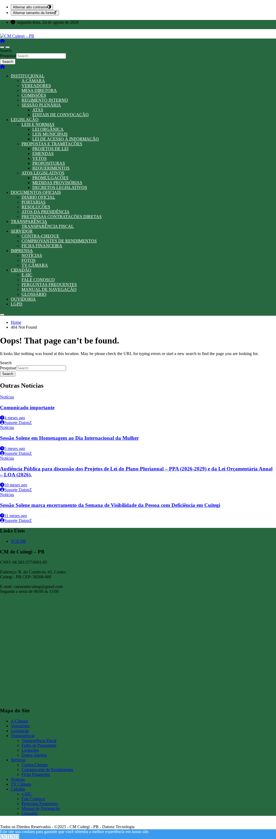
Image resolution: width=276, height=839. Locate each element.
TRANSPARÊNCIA (29, 221)
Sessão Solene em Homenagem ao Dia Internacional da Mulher (69, 438)
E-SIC (27, 275)
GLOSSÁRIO (34, 294)
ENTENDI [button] (9, 836)
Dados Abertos (34, 755)
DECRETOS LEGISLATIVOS (59, 187)
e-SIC (27, 794)
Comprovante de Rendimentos (47, 769)
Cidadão (18, 789)
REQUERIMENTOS (51, 168)
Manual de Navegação (41, 808)
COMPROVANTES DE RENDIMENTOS (59, 241)
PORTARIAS (34, 202)
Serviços (18, 760)
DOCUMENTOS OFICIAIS (36, 192)
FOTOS (29, 260)
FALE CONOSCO (38, 279)
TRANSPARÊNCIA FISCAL (48, 226)
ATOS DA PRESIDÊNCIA (46, 211)
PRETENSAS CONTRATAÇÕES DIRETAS (62, 216)
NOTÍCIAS (32, 255)
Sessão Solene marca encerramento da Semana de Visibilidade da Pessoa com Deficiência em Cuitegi (110, 505)
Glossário (30, 813)
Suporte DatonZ (18, 422)
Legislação (20, 730)
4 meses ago (14, 417)
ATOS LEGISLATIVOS (43, 173)
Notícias (7, 397)
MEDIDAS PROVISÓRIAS (57, 182)
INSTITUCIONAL (27, 76)
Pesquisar (8, 55)
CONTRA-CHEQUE (40, 236)
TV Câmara (21, 784)
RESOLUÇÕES (36, 207)
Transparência (22, 735)
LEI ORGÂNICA (48, 129)
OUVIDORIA (23, 299)
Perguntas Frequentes (40, 803)
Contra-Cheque (35, 764)
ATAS (37, 110)
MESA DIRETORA (39, 90)
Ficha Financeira (36, 774)
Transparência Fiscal (39, 740)
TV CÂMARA (35, 265)
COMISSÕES (34, 95)
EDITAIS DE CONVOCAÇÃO (60, 114)
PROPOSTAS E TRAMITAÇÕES (52, 144)
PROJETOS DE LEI (50, 148)
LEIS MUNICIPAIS (50, 134)
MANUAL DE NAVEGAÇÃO (49, 289)
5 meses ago (14, 448)
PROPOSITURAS (48, 163)
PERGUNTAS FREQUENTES (49, 284)
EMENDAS (43, 153)
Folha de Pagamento (39, 745)
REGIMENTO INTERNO (45, 100)
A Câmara (19, 721)
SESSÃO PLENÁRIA (41, 105)
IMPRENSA (22, 250)
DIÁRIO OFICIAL (38, 197)
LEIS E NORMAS (38, 124)
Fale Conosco (33, 798)
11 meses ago (15, 515)
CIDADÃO (21, 270)
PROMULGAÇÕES (50, 178)
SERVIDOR (22, 231)
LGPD (16, 304)
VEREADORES (36, 85)
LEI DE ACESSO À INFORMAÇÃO (65, 139)
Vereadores (20, 726)
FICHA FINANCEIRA (42, 245)
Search (6, 50)
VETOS (39, 158)
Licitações (30, 750)
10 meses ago (15, 485)
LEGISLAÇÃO (25, 119)
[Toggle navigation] (2, 47)
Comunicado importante (27, 407)
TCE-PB (18, 541)
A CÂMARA (33, 80)
